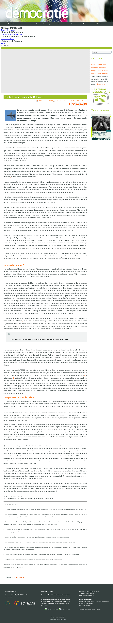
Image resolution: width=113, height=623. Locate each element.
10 (13, 378)
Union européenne (18, 577)
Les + (104, 24)
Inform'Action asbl (61, 619)
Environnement (63, 24)
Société (23, 24)
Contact (3, 43)
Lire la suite (101, 84)
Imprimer (85, 100)
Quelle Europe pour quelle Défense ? (24, 97)
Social (15, 24)
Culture (86, 24)
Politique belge (50, 24)
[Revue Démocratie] (36, 11)
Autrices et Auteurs (7, 39)
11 (67, 383)
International (75, 24)
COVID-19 (95, 24)
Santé (40, 24)
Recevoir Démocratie (8, 30)
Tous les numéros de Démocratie (11, 34)
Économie (32, 24)
